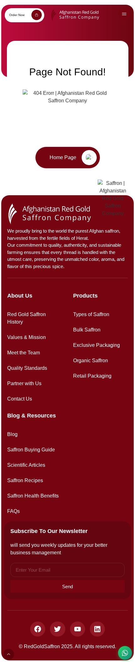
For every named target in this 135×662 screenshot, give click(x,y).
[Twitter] (57, 629)
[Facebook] (37, 629)
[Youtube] (77, 629)
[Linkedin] (97, 629)
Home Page (63, 157)
